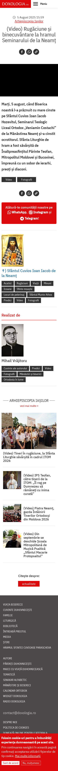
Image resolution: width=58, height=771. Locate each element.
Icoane (8, 289)
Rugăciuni (22, 283)
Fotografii (26, 179)
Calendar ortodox (15, 690)
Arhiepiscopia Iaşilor (29, 21)
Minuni (47, 283)
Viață (36, 283)
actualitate (29, 584)
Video (9, 179)
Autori (7, 658)
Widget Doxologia (15, 696)
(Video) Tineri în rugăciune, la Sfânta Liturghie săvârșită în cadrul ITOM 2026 (29, 456)
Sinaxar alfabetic (15, 680)
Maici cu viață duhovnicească (23, 669)
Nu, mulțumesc (31, 763)
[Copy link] (36, 52)
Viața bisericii (13, 604)
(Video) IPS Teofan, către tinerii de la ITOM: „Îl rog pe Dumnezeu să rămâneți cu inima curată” (37, 484)
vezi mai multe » (29, 406)
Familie (8, 615)
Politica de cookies (16, 727)
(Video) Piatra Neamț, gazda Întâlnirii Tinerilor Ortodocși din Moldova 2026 (39, 513)
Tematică (9, 674)
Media (7, 637)
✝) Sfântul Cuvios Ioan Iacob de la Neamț (29, 273)
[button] (40, 4)
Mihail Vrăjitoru (14, 360)
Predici (7, 300)
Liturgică (9, 620)
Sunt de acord (10, 763)
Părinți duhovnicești (17, 663)
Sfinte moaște (24, 289)
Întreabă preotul (14, 631)
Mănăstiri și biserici (30, 374)
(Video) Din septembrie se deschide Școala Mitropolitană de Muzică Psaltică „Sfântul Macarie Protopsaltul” (35, 545)
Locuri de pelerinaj (14, 294)
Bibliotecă (10, 626)
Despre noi (10, 722)
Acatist (8, 283)
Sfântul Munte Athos (40, 294)
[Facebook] (22, 52)
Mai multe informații (28, 756)
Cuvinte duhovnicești (17, 610)
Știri (6, 642)
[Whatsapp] (29, 52)
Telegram (31, 218)
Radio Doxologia (14, 701)
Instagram (40, 212)
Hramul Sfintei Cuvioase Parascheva (27, 647)
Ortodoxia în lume (14, 379)
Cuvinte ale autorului (15, 368)
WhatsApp (19, 212)
